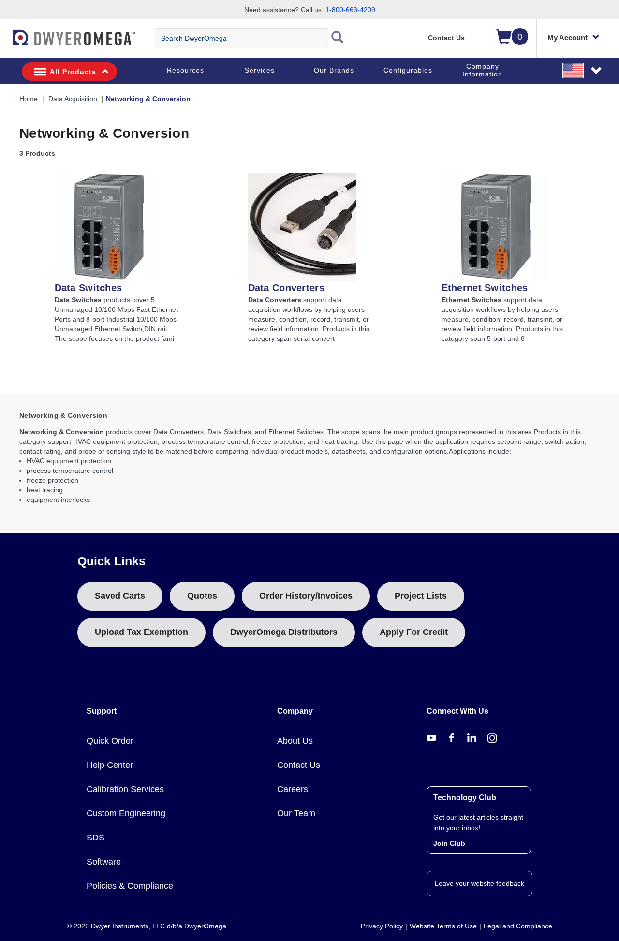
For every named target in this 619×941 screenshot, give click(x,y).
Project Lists (421, 596)
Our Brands (334, 70)
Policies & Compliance (130, 886)
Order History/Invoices (306, 596)
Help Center (110, 765)
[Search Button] (337, 38)
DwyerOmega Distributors (284, 632)
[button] (582, 70)
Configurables (407, 70)
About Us (295, 741)
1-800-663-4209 (350, 10)
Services (260, 70)
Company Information (482, 70)
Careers (292, 789)
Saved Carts (120, 596)
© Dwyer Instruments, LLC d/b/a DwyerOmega (146, 926)
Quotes (202, 596)
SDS (95, 837)
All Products (73, 71)
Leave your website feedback (479, 883)
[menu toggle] (5, 42)
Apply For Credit (414, 632)
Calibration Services (125, 789)
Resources (185, 70)
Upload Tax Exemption (141, 632)
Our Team (296, 813)
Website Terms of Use (443, 926)
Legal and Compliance (518, 926)
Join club (449, 843)
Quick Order (110, 741)
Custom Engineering (126, 813)
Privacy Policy (382, 926)
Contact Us (446, 38)
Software (104, 862)
